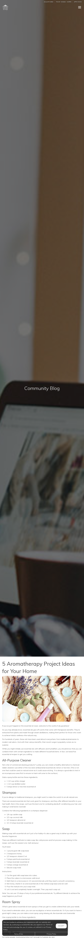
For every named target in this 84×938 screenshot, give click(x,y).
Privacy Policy (51, 934)
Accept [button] (61, 926)
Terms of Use (18, 934)
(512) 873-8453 (48, 2)
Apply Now (78, 2)
